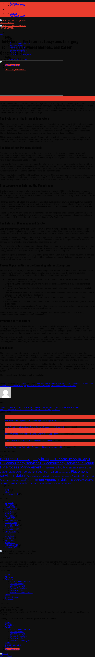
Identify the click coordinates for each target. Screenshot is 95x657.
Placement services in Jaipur (39, 476)
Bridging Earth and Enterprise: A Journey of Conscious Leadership (34, 447)
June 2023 (9, 536)
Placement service (64, 472)
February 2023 (11, 545)
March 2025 (10, 518)
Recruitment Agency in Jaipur (63, 386)
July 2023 (9, 534)
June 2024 (9, 527)
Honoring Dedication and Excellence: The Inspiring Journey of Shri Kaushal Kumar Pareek (39, 407)
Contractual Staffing (18, 590)
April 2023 (9, 540)
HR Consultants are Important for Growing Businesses (28, 440)
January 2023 (11, 547)
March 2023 (10, 543)
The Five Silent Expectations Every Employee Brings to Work (32, 420)
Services (9, 579)
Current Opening (12, 597)
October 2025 (11, 509)
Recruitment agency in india (16, 480)
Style (7, 492)
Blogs (8, 57)
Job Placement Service (20, 581)
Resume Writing (17, 584)
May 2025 (9, 514)
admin (27, 59)
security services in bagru (47, 483)
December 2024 (12, 525)
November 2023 (12, 529)
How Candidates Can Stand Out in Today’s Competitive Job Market (34, 427)
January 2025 (11, 523)
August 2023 (10, 531)
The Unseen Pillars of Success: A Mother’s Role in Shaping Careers (30, 410)
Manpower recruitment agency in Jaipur (33, 471)
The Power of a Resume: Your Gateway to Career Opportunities (32, 434)
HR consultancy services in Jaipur (67, 463)
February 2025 (11, 520)
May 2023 (9, 538)
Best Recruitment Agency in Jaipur (51, 383)
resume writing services (26, 483)
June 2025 (9, 511)
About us (9, 577)
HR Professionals (49, 468)
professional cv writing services (61, 476)
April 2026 (9, 505)
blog (1, 34)
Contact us (9, 599)
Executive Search (17, 586)
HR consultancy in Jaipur (78, 383)
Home (8, 37)
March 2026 (10, 507)
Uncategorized (11, 494)
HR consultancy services (20, 463)
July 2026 (9, 503)
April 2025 (9, 516)
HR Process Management (38, 386)
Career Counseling (18, 588)
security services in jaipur (63, 483)
